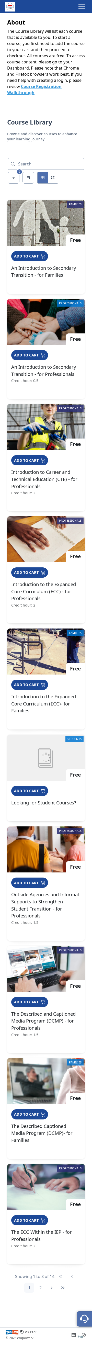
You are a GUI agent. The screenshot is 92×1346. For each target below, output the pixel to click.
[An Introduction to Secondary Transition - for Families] (46, 247)
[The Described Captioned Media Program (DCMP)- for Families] (46, 1108)
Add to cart (26, 256)
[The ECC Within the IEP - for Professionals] (46, 1214)
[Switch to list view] (53, 177)
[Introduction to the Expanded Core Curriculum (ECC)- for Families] (46, 679)
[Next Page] (52, 1288)
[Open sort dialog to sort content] (28, 178)
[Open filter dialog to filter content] (13, 178)
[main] (46, 679)
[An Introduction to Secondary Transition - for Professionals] (46, 349)
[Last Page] (63, 1288)
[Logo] (10, 7)
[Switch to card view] (43, 177)
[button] (82, 7)
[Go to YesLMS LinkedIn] (74, 1335)
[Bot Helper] (84, 1319)
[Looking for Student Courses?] (46, 778)
